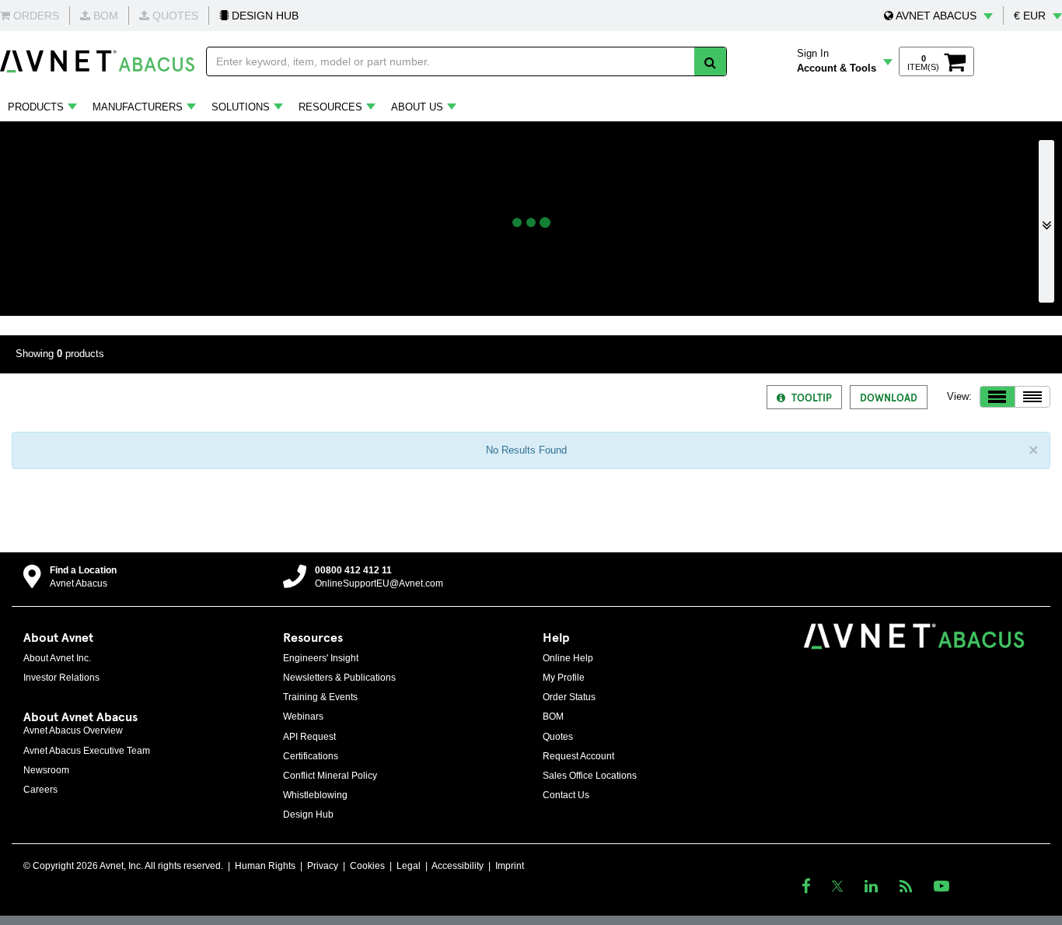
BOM (553, 716)
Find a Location (83, 570)
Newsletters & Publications (339, 677)
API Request (309, 736)
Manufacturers (138, 107)
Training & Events (320, 697)
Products (36, 107)
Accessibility (457, 865)
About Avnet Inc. (57, 658)
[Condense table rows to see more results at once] (1032, 397)
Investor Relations (61, 677)
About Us (417, 107)
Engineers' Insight (320, 658)
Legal (409, 865)
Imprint (509, 865)
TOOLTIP (811, 397)
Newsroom (46, 770)
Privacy (322, 865)
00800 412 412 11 (353, 570)
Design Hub (308, 814)
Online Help (568, 658)
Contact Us (566, 795)
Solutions (240, 107)
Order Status (569, 697)
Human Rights (265, 865)
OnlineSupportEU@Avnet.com (379, 583)
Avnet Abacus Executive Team (86, 750)
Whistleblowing (315, 795)
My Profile (564, 677)
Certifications (310, 756)
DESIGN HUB (264, 15)
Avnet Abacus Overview (73, 730)
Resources (330, 107)
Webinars (303, 716)
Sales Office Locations (590, 775)
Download (888, 397)
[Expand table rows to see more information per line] (997, 397)
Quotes (558, 736)
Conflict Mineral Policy (330, 775)
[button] (938, 15)
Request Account (578, 756)
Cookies (367, 865)
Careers (40, 789)
